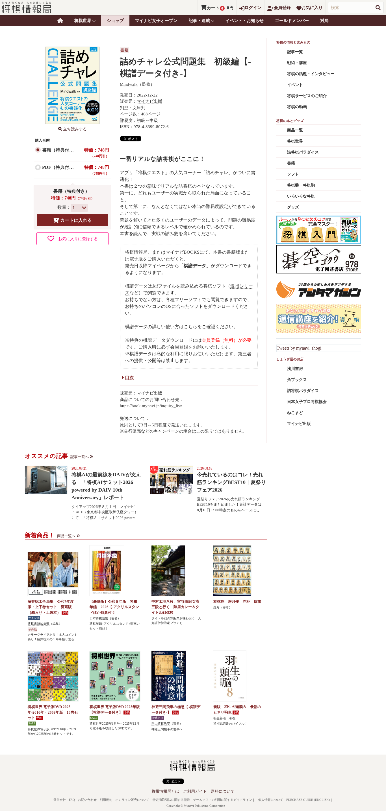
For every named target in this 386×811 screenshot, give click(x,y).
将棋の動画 (297, 107)
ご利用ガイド (195, 791)
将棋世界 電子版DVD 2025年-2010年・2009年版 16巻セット (53, 712)
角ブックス (297, 380)
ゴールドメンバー (292, 20)
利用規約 (106, 799)
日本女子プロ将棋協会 (307, 402)
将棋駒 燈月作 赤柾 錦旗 (237, 601)
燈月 (216, 607)
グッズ (293, 207)
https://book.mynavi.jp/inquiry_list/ (151, 406)
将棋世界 (295, 141)
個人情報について (270, 799)
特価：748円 (96, 153)
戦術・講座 (297, 63)
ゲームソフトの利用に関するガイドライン (222, 799)
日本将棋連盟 (99, 618)
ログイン (252, 7)
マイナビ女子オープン (156, 20)
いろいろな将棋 (301, 196)
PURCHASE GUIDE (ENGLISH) (308, 799)
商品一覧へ (66, 536)
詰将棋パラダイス (303, 152)
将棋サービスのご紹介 (307, 96)
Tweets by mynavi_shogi (299, 348)
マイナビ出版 (149, 101)
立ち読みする (75, 129)
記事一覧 (295, 52)
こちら (190, 326)
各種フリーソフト (184, 299)
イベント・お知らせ (244, 20)
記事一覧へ (79, 457)
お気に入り (312, 7)
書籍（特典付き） (60, 150)
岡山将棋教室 (160, 723)
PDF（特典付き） (60, 167)
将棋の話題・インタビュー (311, 74)
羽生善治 (219, 718)
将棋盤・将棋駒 (301, 185)
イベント (295, 85)
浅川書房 (295, 369)
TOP (60, 20)
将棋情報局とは (165, 791)
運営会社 (59, 799)
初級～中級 (147, 120)
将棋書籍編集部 (38, 623)
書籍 (124, 50)
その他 (32, 629)
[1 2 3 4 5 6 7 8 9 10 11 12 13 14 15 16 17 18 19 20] (79, 208)
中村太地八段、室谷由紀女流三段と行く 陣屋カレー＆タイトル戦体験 (175, 607)
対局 (324, 20)
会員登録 (282, 7)
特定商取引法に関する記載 (171, 799)
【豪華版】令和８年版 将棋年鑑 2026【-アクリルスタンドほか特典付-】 (114, 607)
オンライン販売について (132, 799)
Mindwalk (129, 84)
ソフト (293, 174)
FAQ (72, 799)
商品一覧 (295, 130)
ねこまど (295, 413)
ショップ (115, 20)
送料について (223, 791)
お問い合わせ (87, 799)
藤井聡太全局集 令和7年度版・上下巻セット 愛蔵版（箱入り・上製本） (51, 607)
